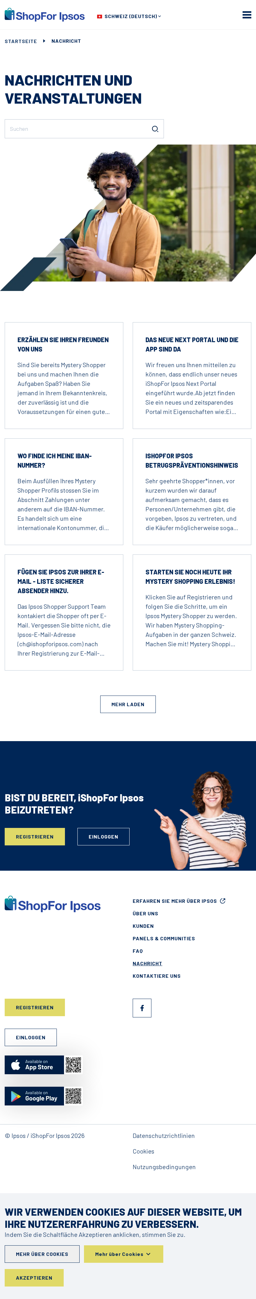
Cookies (143, 1151)
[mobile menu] (247, 14)
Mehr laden (128, 704)
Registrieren (35, 836)
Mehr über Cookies (42, 1254)
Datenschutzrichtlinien (164, 1135)
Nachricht (147, 963)
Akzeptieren (34, 1278)
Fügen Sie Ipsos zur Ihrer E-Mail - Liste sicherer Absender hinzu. (60, 581)
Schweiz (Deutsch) (131, 16)
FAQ (138, 951)
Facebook (142, 1008)
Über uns (145, 913)
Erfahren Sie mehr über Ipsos (175, 901)
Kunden (143, 926)
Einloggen (103, 836)
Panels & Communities (164, 938)
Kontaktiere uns (157, 976)
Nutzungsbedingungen (164, 1166)
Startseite (21, 41)
